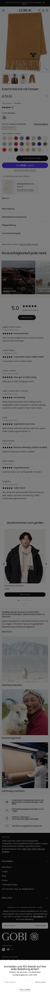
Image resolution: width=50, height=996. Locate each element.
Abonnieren (40, 982)
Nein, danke (25, 989)
